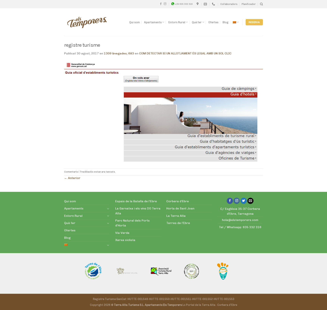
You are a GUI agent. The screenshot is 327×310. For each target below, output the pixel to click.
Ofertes (213, 22)
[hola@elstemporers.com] (206, 4)
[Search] (261, 4)
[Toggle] (108, 208)
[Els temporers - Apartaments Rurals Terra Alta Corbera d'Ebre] (87, 22)
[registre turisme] (163, 112)
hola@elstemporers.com (240, 220)
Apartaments (153, 22)
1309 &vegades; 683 (119, 53)
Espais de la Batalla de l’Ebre (136, 201)
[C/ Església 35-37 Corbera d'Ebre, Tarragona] (198, 4)
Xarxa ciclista (125, 240)
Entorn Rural (176, 22)
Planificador (249, 4)
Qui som (134, 22)
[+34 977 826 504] (214, 4)
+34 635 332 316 (184, 4)
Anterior (72, 178)
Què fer (197, 22)
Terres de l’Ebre (178, 223)
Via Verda (122, 233)
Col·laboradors (228, 4)
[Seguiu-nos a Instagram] (165, 3)
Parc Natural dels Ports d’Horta (132, 223)
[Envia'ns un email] (250, 201)
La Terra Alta (176, 216)
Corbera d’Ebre (177, 201)
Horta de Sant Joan (180, 208)
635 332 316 (252, 227)
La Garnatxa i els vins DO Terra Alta (137, 211)
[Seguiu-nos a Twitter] (244, 201)
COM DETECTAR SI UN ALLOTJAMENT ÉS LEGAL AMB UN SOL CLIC (185, 53)
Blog (225, 22)
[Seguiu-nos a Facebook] (161, 3)
